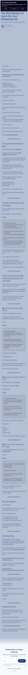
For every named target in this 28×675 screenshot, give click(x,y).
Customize (14, 8)
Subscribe (22, 661)
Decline (22, 8)
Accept (5, 8)
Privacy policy (9, 4)
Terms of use (18, 4)
